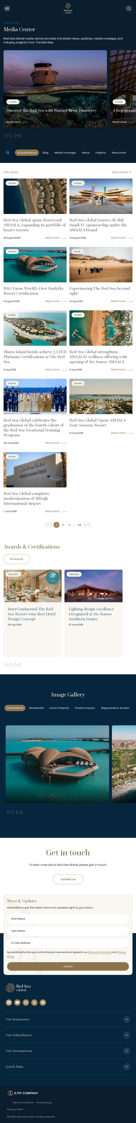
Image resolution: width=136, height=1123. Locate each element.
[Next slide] (18, 135)
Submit (68, 966)
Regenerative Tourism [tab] (115, 708)
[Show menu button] (7, 8)
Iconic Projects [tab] (59, 708)
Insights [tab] (101, 152)
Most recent (120, 172)
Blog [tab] (46, 152)
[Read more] (33, 613)
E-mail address (20, 942)
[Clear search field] (131, 152)
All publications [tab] (27, 152)
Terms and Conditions (100, 952)
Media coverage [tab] (65, 152)
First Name (18, 918)
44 (79, 524)
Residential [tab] (36, 708)
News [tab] (86, 152)
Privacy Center (15, 1109)
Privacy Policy (44, 1102)
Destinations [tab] (15, 708)
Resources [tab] (119, 152)
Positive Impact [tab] (85, 708)
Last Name (18, 930)
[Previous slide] (8, 135)
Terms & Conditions (23, 1102)
